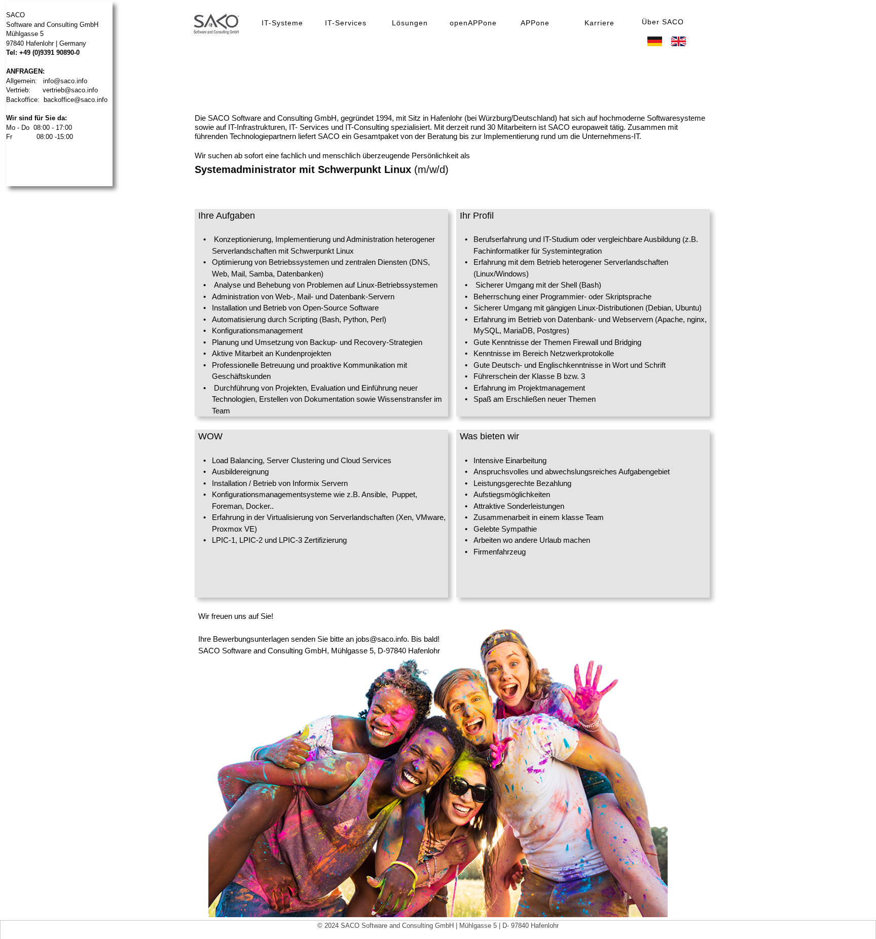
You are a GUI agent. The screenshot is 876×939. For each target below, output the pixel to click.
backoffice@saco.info (75, 99)
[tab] (282, 22)
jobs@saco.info (381, 639)
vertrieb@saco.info (70, 90)
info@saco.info (65, 81)
